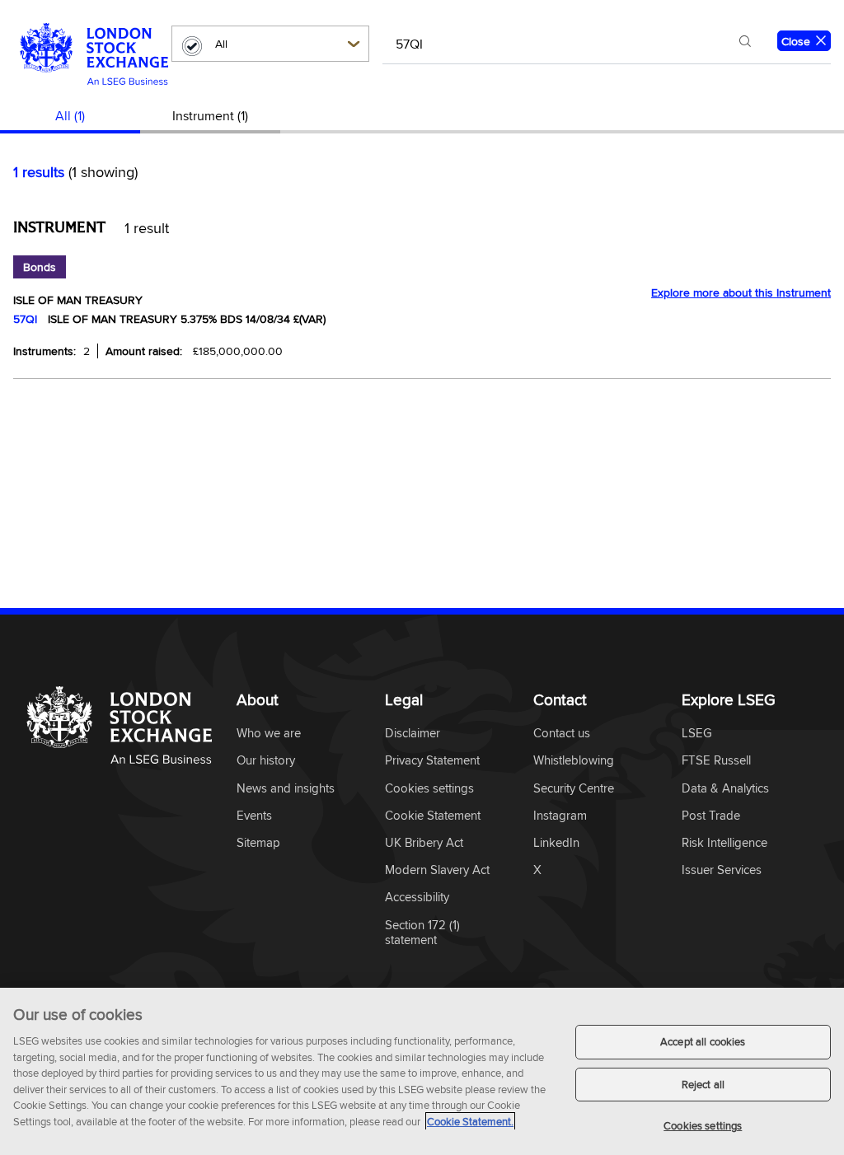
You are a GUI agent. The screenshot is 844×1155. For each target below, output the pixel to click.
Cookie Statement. (470, 1121)
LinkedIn (556, 843)
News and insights (286, 789)
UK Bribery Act (424, 843)
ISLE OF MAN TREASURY (78, 300)
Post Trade (711, 816)
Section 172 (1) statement (422, 933)
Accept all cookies (702, 1041)
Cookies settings (702, 1125)
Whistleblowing (573, 761)
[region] (422, 1071)
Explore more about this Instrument (741, 292)
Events (254, 816)
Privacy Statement (432, 761)
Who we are (269, 733)
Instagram (560, 816)
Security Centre (573, 789)
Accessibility (417, 897)
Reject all (703, 1084)
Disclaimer (412, 733)
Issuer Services (722, 870)
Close (795, 41)
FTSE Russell (716, 761)
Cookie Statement (433, 816)
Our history (266, 761)
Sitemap (258, 843)
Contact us (561, 733)
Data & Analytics (725, 789)
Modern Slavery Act (437, 870)
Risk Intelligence (724, 843)
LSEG (697, 733)
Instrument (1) (210, 115)
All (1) (70, 115)
